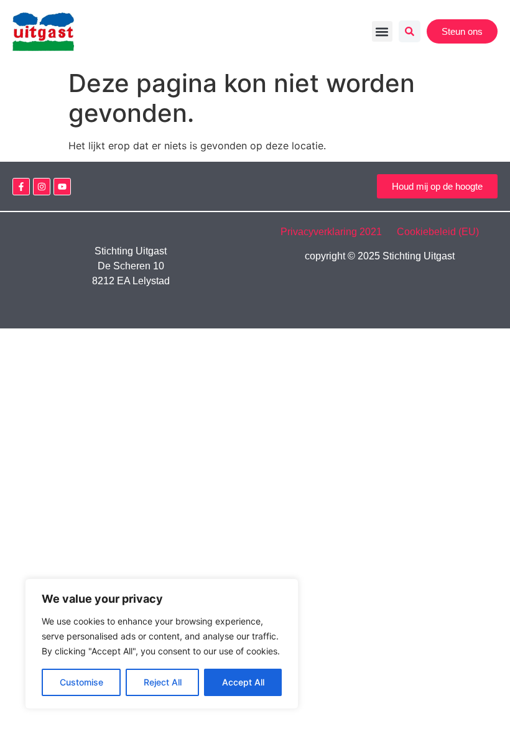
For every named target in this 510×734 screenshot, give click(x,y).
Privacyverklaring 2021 (337, 231)
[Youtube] (62, 186)
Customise (81, 682)
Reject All (163, 682)
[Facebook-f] (21, 186)
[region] (162, 643)
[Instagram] (41, 186)
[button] (382, 31)
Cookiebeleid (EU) (438, 231)
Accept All (243, 682)
